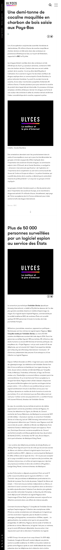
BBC (18, 56)
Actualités (2, 7)
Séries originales (2, 19)
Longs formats (2, 33)
